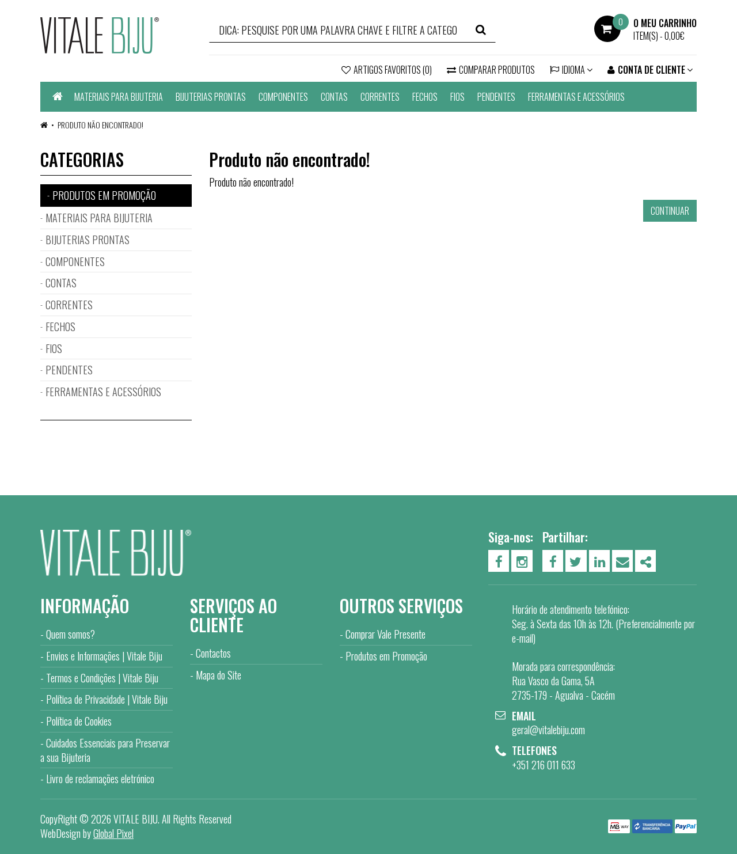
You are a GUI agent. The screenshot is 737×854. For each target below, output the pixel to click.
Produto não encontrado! (100, 125)
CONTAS (334, 97)
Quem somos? (70, 634)
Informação (84, 605)
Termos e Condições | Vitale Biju (102, 677)
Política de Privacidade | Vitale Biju (107, 699)
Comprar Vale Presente (385, 634)
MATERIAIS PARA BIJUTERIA (118, 97)
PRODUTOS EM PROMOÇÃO (104, 195)
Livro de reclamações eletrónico (100, 778)
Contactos (213, 653)
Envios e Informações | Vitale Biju (104, 655)
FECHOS (425, 97)
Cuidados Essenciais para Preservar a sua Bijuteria (105, 750)
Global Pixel (113, 833)
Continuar (670, 211)
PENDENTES (496, 97)
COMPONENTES (283, 97)
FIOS (457, 97)
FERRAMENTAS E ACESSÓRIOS (576, 97)
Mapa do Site (218, 674)
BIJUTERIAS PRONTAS (211, 97)
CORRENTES (380, 97)
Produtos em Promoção (386, 655)
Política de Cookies (79, 720)
